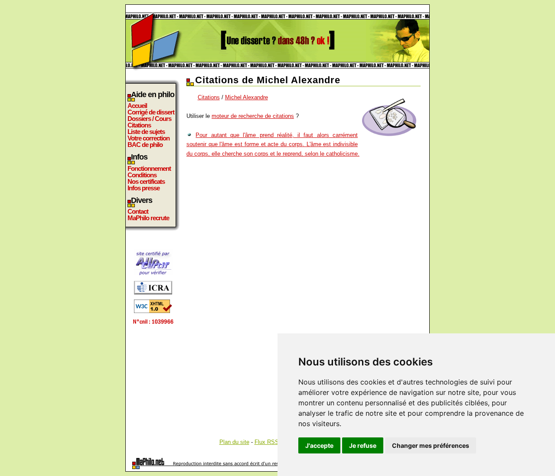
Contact (137, 211)
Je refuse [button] (362, 445)
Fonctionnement (149, 168)
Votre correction (148, 138)
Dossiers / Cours (149, 118)
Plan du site (234, 442)
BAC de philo (145, 144)
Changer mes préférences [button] (430, 445)
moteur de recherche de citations (253, 116)
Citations (139, 125)
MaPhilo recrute (148, 218)
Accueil (137, 105)
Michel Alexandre (246, 97)
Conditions (142, 175)
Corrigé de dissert (150, 112)
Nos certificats (146, 181)
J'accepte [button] (319, 445)
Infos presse (143, 188)
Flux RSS (267, 442)
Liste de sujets (146, 131)
